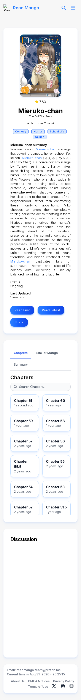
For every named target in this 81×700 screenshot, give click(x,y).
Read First (22, 310)
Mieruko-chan (46, 149)
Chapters (21, 377)
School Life (57, 131)
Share (19, 322)
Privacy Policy (63, 681)
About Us (18, 681)
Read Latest (51, 310)
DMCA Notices (39, 681)
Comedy (20, 131)
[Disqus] (40, 597)
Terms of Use (38, 686)
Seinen (39, 136)
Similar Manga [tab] (47, 353)
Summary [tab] (21, 364)
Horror (38, 131)
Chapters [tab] (21, 353)
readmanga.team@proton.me (39, 670)
